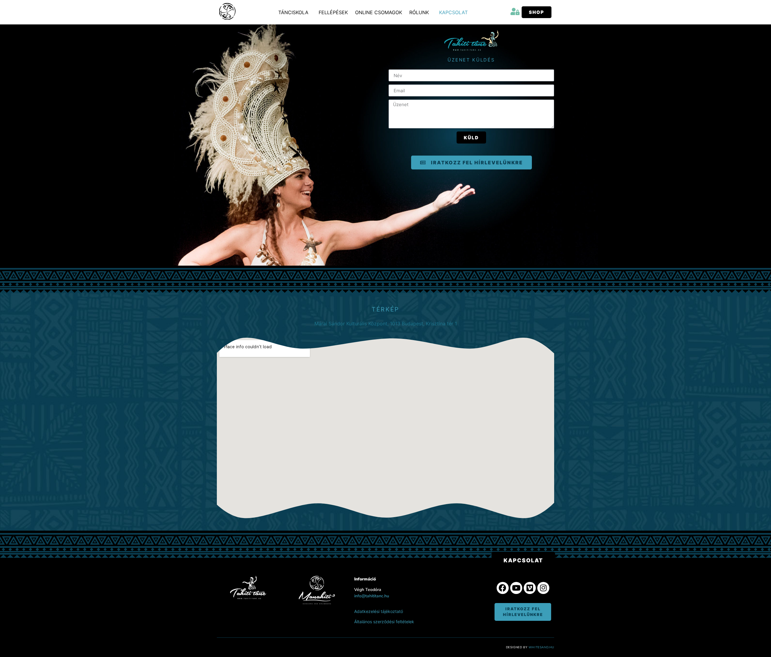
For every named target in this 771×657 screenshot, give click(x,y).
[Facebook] (503, 588)
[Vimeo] (530, 588)
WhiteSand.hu (541, 647)
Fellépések (333, 12)
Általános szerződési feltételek (384, 621)
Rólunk (419, 12)
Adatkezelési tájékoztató (378, 611)
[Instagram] (543, 588)
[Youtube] (516, 588)
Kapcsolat (453, 12)
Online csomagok (378, 12)
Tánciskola (293, 12)
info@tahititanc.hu (371, 596)
